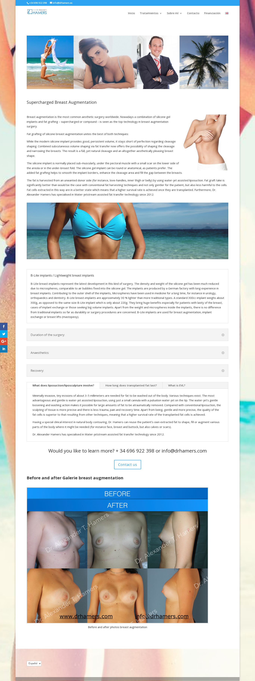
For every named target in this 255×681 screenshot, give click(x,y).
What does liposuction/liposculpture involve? (63, 385)
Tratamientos (149, 13)
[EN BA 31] (117, 556)
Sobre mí (172, 13)
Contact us (127, 464)
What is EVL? (176, 385)
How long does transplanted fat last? (131, 385)
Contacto (193, 13)
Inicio (131, 13)
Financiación (212, 13)
